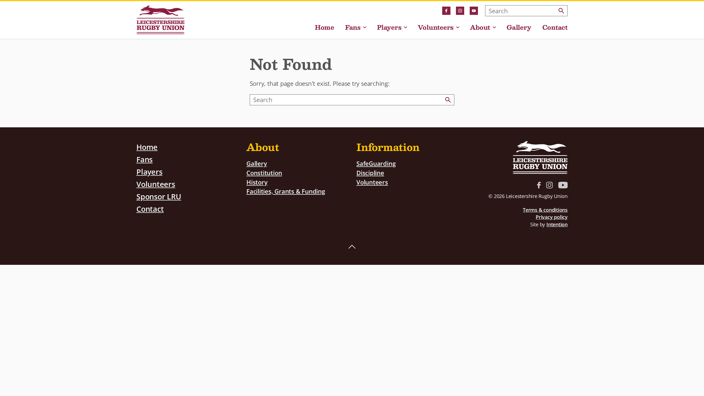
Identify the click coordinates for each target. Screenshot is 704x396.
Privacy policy (552, 217)
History (256, 182)
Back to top (352, 247)
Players (389, 27)
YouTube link (474, 11)
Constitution (264, 173)
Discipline (370, 173)
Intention (557, 224)
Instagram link (460, 11)
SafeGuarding (375, 163)
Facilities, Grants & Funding (285, 191)
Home (324, 27)
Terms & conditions (545, 210)
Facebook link (446, 11)
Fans (353, 27)
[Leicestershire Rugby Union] (160, 20)
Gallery (519, 27)
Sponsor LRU (158, 196)
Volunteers (435, 27)
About (480, 27)
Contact (555, 27)
